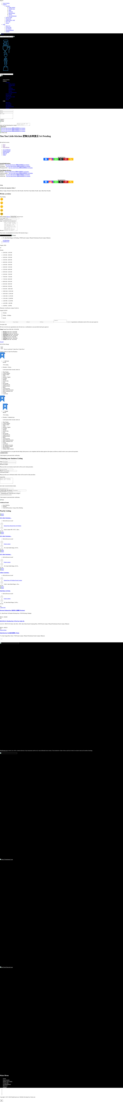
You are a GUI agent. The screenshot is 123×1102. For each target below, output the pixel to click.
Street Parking (6, 152)
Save (4, 146)
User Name (3, 218)
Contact (7, 31)
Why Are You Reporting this (8, 125)
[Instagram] (50, 159)
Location (8, 6)
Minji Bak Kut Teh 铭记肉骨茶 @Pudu (9, 633)
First (1, 461)
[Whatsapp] (55, 159)
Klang (10, 10)
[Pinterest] (65, 159)
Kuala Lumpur (12, 7)
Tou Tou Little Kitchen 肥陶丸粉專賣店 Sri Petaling (17, 164)
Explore (5, 4)
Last (1, 463)
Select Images (3, 216)
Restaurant (8, 18)
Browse (8, 216)
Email (1, 219)
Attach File (2, 477)
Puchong (11, 11)
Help (4, 24)
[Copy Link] (70, 159)
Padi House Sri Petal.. (5, 590)
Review (2, 230)
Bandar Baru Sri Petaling (15, 525)
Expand (1, 341)
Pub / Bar (8, 21)
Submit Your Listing (7, 1081)
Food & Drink (9, 17)
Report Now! (3, 126)
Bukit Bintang (12, 13)
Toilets (4, 154)
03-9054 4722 (6, 241)
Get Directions (6, 240)
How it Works (6, 3)
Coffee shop (2, 607)
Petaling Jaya (12, 9)
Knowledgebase (10, 30)
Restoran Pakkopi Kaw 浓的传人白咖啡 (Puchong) (12, 610)
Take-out (5, 153)
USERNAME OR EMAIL (6, 490)
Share (4, 144)
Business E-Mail (16, 465)
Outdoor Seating (6, 151)
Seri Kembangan (13, 16)
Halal (4, 506)
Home (4, 1078)
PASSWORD (3, 491)
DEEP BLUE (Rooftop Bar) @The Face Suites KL (12, 621)
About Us (8, 26)
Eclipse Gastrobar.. (4, 572)
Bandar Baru (7, 525)
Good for (5, 507)
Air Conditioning (7, 149)
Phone (1, 470)
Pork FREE (5, 505)
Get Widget (8, 28)
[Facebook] (45, 159)
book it (69, 322)
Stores (7, 23)
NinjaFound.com (4, 750)
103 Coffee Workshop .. (5, 518)
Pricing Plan (8, 27)
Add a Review (6, 147)
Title (1, 221)
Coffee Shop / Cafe (10, 20)
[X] (60, 159)
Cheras (10, 14)
